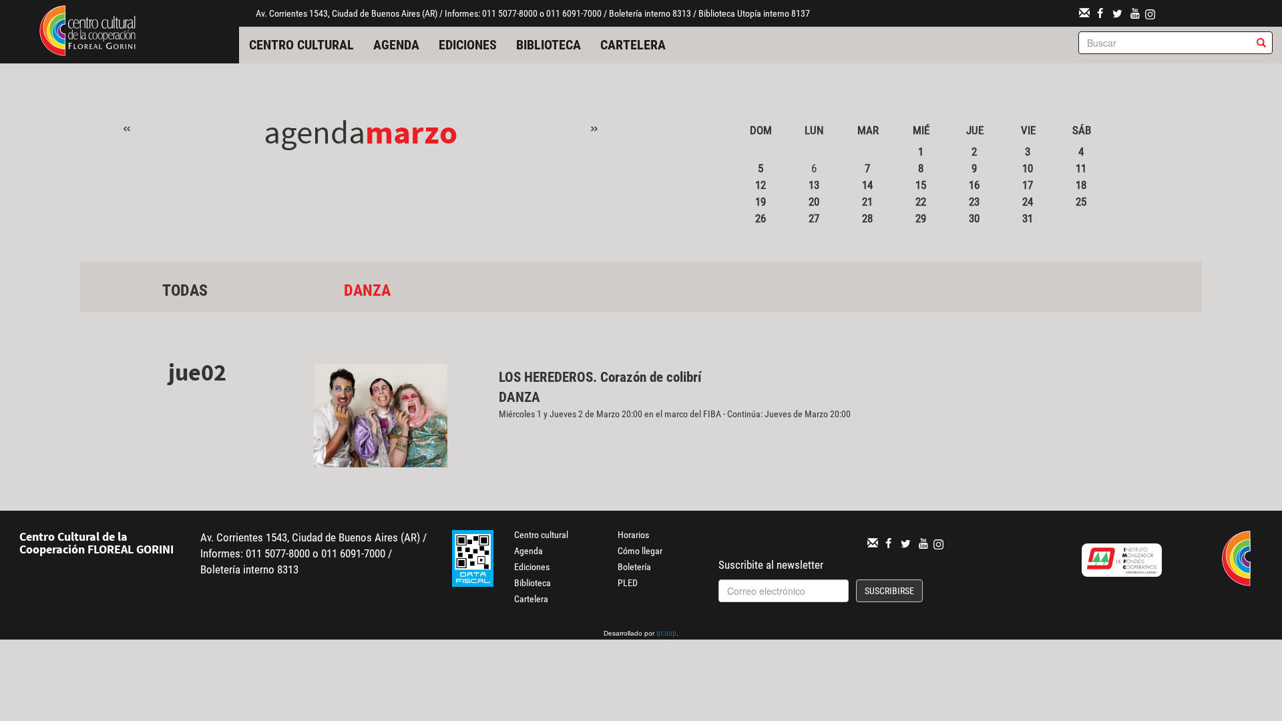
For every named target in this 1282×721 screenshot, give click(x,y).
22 (920, 201)
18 (1081, 185)
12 (760, 185)
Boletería (634, 566)
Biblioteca (548, 45)
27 (814, 218)
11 (1081, 168)
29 (920, 218)
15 (920, 185)
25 (1081, 201)
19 (760, 201)
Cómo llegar (640, 550)
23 (974, 201)
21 (867, 201)
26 (760, 218)
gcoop (666, 634)
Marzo (411, 131)
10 (1027, 168)
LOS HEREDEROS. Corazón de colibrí (602, 377)
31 (1027, 218)
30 (974, 218)
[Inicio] (87, 29)
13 (814, 185)
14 (867, 185)
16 (974, 185)
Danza (367, 290)
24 (1027, 201)
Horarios (633, 534)
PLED (628, 582)
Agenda (396, 45)
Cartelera (633, 45)
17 (1027, 185)
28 (867, 218)
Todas (185, 290)
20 (814, 201)
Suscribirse (889, 590)
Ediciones (468, 45)
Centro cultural (301, 45)
